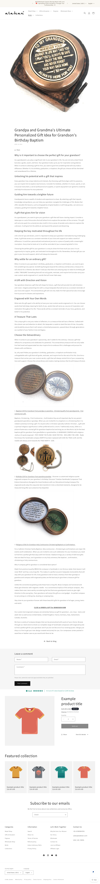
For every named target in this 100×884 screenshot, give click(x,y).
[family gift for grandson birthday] (38, 472)
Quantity (63, 715)
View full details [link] (81, 734)
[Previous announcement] (32, 3)
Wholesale (53, 838)
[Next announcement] (67, 3)
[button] (32, 11)
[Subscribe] (65, 814)
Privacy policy (27, 879)
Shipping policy (47, 879)
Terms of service (37, 879)
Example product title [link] (15, 787)
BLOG (6, 845)
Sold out (75, 726)
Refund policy (32, 842)
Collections (8, 848)
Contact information (58, 879)
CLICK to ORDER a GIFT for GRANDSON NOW (50, 608)
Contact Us (53, 842)
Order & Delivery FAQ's (35, 845)
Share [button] (18, 150)
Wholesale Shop (10, 842)
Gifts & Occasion (10, 835)
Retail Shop (8, 831)
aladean (11, 879)
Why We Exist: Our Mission (58, 831)
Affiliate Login (54, 848)
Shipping (63, 712)
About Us (30, 835)
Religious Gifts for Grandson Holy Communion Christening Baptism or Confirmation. (45, 545)
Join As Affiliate (55, 845)
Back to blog (51, 641)
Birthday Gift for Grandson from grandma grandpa (33, 476)
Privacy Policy (32, 848)
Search (30, 831)
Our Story (53, 835)
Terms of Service (33, 838)
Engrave (7, 838)
